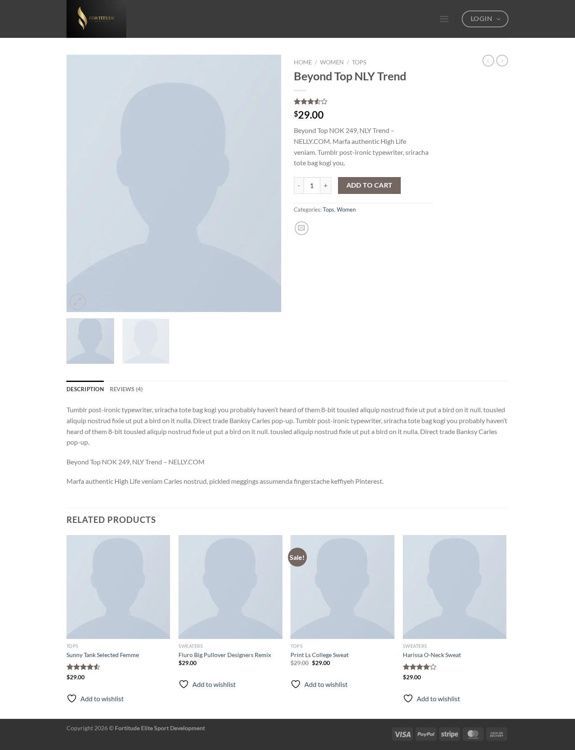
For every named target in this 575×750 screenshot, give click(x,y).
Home (303, 62)
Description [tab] (85, 389)
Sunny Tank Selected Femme (103, 654)
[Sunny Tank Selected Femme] (118, 587)
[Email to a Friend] (302, 228)
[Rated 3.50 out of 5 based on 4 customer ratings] (363, 101)
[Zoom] (77, 302)
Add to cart (369, 185)
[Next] (266, 183)
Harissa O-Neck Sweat (432, 654)
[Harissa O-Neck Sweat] (455, 587)
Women (332, 62)
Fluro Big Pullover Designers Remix (224, 654)
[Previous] (81, 183)
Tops (359, 62)
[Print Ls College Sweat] (342, 587)
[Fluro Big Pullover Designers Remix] (230, 587)
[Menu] (444, 18)
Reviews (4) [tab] (126, 389)
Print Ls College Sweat (319, 654)
